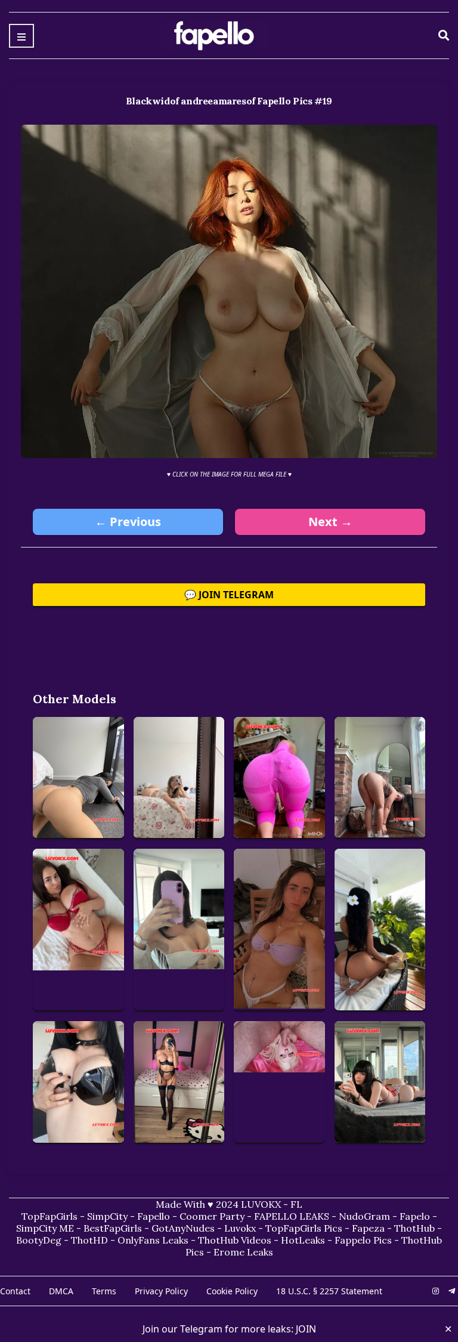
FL (296, 1204)
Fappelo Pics (363, 1240)
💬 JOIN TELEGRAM (229, 594)
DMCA (61, 1291)
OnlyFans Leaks (152, 1240)
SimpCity (107, 1216)
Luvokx (240, 1228)
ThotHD (89, 1240)
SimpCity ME (45, 1228)
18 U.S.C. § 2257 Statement (329, 1291)
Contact (15, 1291)
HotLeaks (303, 1240)
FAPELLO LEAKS (291, 1216)
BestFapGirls (112, 1228)
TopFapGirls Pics (303, 1228)
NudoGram (364, 1216)
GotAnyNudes (183, 1228)
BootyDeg (38, 1240)
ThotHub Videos (234, 1240)
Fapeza (368, 1228)
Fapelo (415, 1216)
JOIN (306, 1328)
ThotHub (414, 1228)
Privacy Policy (161, 1291)
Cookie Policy (232, 1291)
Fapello (153, 1216)
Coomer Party (212, 1216)
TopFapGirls (49, 1216)
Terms (104, 1291)
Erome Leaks (243, 1252)
